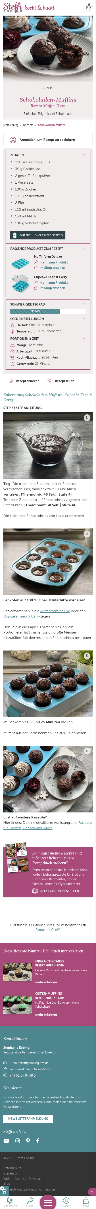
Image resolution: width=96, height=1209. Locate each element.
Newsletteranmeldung (28, 1118)
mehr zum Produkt (54, 262)
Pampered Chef (48, 930)
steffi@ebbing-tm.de (34, 1063)
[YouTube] (7, 1142)
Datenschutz (12, 1168)
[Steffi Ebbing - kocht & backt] (29, 7)
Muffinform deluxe (55, 611)
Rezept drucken (28, 381)
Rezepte (28, 125)
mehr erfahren (46, 982)
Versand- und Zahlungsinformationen (29, 1189)
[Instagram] (18, 1142)
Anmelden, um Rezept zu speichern (47, 140)
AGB (6, 1184)
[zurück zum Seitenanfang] (92, 1192)
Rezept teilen (64, 381)
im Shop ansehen (52, 267)
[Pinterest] (28, 1142)
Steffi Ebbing (11, 125)
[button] (48, 249)
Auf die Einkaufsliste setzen (41, 235)
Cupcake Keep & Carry (21, 616)
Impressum (11, 1173)
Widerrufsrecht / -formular (22, 1179)
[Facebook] (37, 1142)
